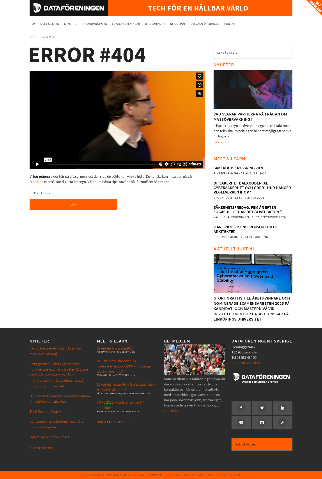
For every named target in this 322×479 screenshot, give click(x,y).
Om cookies (172, 474)
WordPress (127, 474)
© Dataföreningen (92, 474)
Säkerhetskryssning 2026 (239, 168)
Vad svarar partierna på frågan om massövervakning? (250, 116)
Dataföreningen (69, 8)
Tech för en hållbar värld (48, 411)
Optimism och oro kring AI (50, 437)
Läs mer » (222, 142)
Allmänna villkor (193, 474)
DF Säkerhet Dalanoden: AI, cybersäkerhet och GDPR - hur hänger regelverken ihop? (252, 187)
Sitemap (222, 474)
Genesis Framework (150, 474)
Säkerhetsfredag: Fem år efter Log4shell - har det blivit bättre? (248, 210)
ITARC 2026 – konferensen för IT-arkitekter (245, 229)
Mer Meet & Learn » (113, 422)
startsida (36, 181)
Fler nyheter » (42, 448)
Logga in (235, 474)
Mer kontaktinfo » (247, 363)
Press (211, 474)
